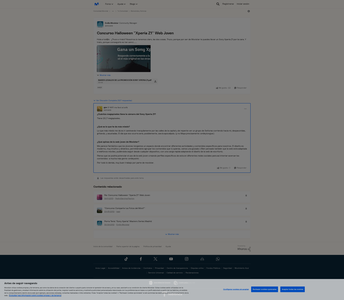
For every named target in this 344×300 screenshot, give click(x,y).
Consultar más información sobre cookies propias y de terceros (35, 295)
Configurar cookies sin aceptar (236, 289)
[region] (172, 289)
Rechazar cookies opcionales (265, 289)
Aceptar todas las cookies (292, 289)
